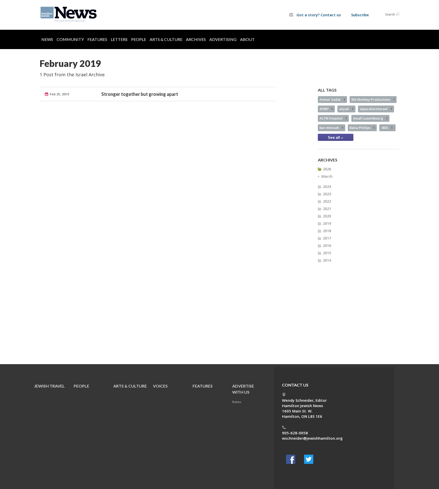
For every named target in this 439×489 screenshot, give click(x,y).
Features (97, 39)
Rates (236, 401)
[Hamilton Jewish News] (69, 14)
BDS (387, 127)
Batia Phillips (362, 127)
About (247, 39)
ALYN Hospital (333, 118)
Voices (160, 385)
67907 (326, 109)
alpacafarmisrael (376, 109)
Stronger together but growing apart (139, 94)
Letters (119, 39)
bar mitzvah (331, 127)
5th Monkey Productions (373, 99)
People (138, 39)
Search (390, 14)
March (327, 176)
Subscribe (360, 14)
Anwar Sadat (332, 99)
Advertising (223, 39)
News (47, 39)
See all (334, 137)
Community (70, 39)
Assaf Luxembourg (370, 118)
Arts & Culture (166, 39)
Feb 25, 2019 (59, 94)
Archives (196, 39)
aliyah (346, 109)
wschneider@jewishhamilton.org (312, 438)
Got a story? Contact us (318, 14)
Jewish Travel (49, 385)
